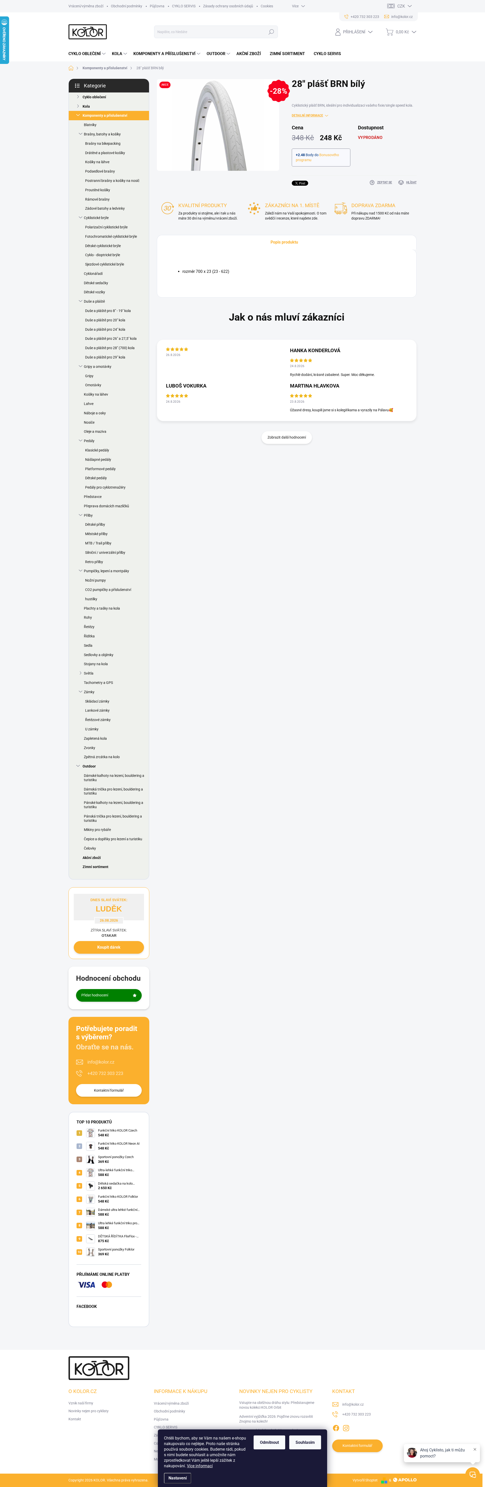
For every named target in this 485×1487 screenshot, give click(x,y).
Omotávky (93, 385)
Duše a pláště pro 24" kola (105, 329)
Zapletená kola (95, 738)
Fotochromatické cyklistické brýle (111, 236)
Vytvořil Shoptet (365, 1480)
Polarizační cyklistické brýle (106, 227)
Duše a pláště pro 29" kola (105, 357)
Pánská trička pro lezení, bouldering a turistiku (113, 818)
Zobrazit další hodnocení (287, 437)
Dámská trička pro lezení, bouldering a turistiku (113, 791)
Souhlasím (305, 1442)
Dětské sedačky (96, 283)
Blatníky (90, 125)
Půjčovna (157, 6)
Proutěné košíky (97, 190)
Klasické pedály (97, 450)
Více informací (200, 1466)
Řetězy (89, 627)
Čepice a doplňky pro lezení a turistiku (113, 839)
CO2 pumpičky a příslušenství (108, 590)
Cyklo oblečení (94, 97)
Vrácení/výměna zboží (85, 6)
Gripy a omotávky (97, 367)
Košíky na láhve (97, 162)
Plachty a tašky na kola (102, 608)
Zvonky (89, 748)
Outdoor (89, 766)
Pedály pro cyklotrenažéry (105, 487)
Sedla (88, 645)
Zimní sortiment (95, 867)
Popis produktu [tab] (284, 242)
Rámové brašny (97, 199)
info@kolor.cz (100, 1062)
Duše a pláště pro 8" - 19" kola (108, 311)
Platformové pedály (100, 469)
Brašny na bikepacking (102, 143)
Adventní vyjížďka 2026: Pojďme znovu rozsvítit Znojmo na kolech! (276, 1419)
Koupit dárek (108, 947)
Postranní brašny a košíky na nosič (112, 181)
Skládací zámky (97, 701)
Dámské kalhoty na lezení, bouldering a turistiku (114, 778)
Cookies (267, 6)
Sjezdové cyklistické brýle (104, 264)
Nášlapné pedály (98, 460)
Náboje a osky (95, 413)
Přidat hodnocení (94, 995)
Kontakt (74, 1419)
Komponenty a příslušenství (105, 115)
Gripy (89, 376)
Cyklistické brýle (96, 218)
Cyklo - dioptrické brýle (102, 255)
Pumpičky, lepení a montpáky (106, 571)
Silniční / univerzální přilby (105, 552)
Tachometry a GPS (98, 683)
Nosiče (89, 422)
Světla (88, 673)
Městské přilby (96, 534)
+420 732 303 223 (105, 1073)
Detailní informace (307, 115)
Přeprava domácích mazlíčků (106, 506)
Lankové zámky (97, 710)
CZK (401, 6)
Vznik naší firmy (80, 1403)
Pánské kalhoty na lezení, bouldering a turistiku (113, 805)
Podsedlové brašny (100, 171)
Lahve (88, 404)
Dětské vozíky (94, 292)
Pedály (89, 441)
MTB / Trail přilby (98, 543)
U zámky (92, 729)
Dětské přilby (95, 524)
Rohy (88, 617)
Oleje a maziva (95, 431)
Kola (86, 106)
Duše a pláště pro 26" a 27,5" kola (111, 339)
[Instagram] (346, 1427)
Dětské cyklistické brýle (103, 246)
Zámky (89, 692)
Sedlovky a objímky (98, 655)
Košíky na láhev (96, 394)
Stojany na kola (96, 664)
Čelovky (90, 848)
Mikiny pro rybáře (97, 830)
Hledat (271, 32)
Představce (93, 497)
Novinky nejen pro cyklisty (88, 1411)
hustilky (91, 599)
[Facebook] (336, 1427)
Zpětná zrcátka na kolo (102, 757)
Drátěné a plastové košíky (105, 153)
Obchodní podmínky (126, 6)
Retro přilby (94, 562)
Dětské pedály (96, 478)
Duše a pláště (94, 301)
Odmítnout (269, 1442)
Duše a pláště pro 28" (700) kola (110, 348)
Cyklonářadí (93, 274)
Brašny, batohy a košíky (102, 134)
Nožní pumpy (95, 580)
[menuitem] (87, 53)
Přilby (88, 515)
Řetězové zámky (98, 720)
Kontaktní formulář (109, 1090)
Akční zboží (92, 858)
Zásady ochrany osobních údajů (228, 6)
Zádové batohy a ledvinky (105, 208)
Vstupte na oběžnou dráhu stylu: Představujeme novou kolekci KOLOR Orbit (276, 1405)
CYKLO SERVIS (184, 6)
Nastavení (177, 1478)
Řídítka (89, 636)
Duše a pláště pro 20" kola (105, 320)
